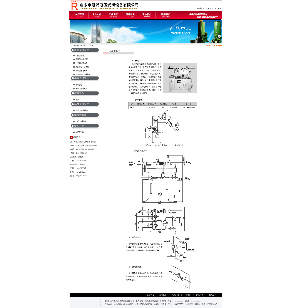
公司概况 (162, 295)
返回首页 (150, 295)
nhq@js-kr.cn (81, 176)
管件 (78, 99)
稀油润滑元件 (82, 88)
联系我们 (212, 295)
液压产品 (80, 132)
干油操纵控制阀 (83, 74)
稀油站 (79, 85)
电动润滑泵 (81, 55)
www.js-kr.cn (81, 172)
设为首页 (209, 8)
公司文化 (187, 295)
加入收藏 (218, 8)
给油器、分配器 (83, 67)
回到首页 (201, 8)
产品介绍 (175, 295)
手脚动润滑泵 (82, 59)
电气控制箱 (81, 121)
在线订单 (199, 295)
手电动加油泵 (82, 63)
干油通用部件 (82, 71)
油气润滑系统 (82, 110)
